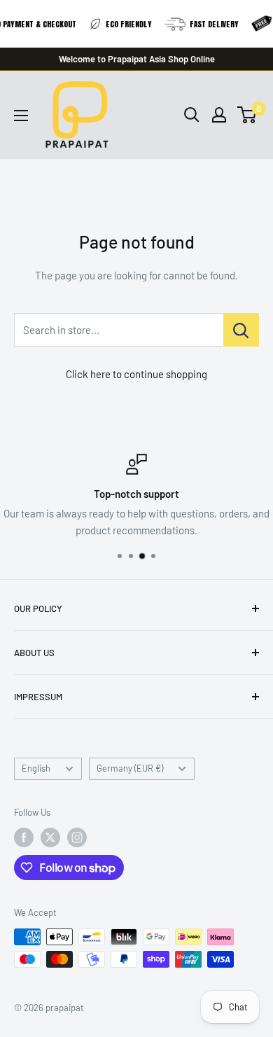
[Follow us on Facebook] (24, 837)
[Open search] (192, 115)
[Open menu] (21, 115)
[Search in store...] (241, 330)
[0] (247, 114)
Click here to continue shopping (136, 374)
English (36, 768)
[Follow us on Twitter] (50, 837)
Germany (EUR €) (130, 768)
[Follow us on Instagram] (77, 837)
